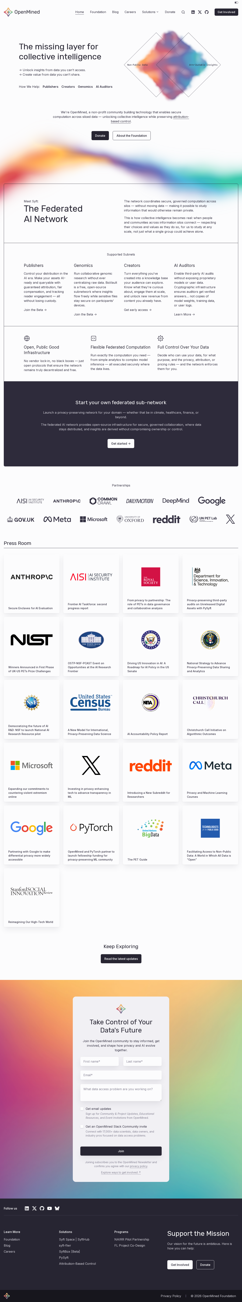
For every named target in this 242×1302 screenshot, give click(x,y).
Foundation (98, 12)
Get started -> (121, 443)
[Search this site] (183, 12)
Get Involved (226, 12)
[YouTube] (49, 1208)
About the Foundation (131, 136)
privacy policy (138, 1166)
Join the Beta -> (35, 310)
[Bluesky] (57, 1208)
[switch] (236, 3)
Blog (115, 12)
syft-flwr (65, 1245)
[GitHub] (207, 12)
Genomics (85, 87)
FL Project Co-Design (129, 1245)
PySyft (63, 1257)
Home (79, 12)
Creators (68, 87)
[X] (200, 12)
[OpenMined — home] (22, 12)
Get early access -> (138, 310)
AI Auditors (104, 87)
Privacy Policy (171, 1296)
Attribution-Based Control (77, 1263)
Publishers (50, 87)
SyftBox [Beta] (69, 1251)
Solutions (148, 12)
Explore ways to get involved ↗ (121, 1172)
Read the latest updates (121, 959)
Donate (170, 12)
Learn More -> (184, 314)
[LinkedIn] (193, 12)
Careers (130, 12)
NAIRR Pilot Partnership (131, 1239)
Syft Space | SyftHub (74, 1239)
